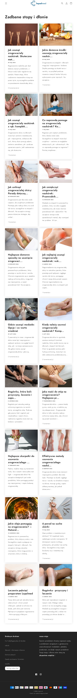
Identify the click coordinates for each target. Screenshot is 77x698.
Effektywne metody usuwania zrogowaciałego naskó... (53, 460)
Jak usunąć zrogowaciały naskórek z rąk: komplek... (21, 123)
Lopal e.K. (40, 691)
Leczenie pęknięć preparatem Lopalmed (20, 592)
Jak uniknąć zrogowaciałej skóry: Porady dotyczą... (20, 190)
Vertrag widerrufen (12, 668)
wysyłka (7, 664)
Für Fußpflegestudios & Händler (15, 641)
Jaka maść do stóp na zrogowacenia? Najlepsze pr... (54, 395)
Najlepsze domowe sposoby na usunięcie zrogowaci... (20, 258)
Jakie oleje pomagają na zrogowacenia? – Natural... (20, 527)
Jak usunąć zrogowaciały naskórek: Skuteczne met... (20, 54)
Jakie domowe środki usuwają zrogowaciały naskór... (54, 53)
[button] (6, 3)
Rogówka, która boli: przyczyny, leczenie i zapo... (20, 395)
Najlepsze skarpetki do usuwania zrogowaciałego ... (21, 459)
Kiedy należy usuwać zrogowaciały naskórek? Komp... (54, 327)
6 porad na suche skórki (52, 525)
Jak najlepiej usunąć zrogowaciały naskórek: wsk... (53, 258)
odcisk (7, 645)
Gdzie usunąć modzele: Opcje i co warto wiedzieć (21, 327)
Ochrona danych (10, 655)
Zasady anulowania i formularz (14, 659)
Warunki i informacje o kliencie (15, 650)
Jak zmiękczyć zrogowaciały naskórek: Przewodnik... (50, 192)
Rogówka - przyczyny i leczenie (55, 592)
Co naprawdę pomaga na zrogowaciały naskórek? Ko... (54, 123)
